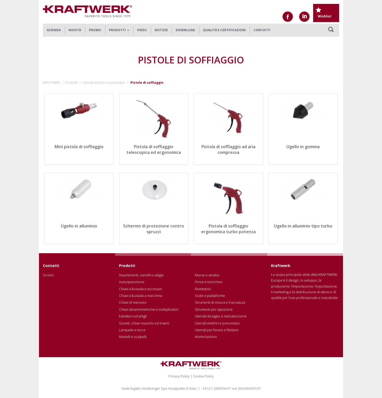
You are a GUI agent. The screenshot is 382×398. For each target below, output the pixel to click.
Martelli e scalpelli (133, 336)
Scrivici (48, 275)
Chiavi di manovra (132, 302)
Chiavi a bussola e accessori (140, 288)
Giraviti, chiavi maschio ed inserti (144, 323)
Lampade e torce (132, 330)
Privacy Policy (179, 376)
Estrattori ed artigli (133, 316)
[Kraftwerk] (87, 11)
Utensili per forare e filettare (217, 330)
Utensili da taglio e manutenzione (221, 316)
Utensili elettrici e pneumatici (104, 82)
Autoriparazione (131, 281)
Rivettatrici (203, 288)
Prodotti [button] (118, 30)
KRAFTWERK (51, 82)
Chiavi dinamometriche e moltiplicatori (149, 309)
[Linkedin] (304, 16)
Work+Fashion (206, 336)
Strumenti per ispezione (214, 309)
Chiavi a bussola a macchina (140, 295)
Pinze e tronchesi (208, 281)
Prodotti (71, 82)
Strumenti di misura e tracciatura (220, 302)
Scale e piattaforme (210, 295)
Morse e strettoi (207, 275)
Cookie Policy (203, 376)
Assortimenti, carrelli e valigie (141, 275)
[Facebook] (288, 16)
